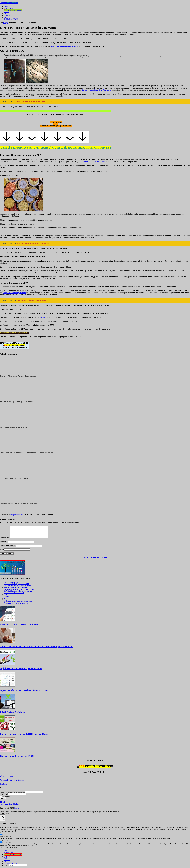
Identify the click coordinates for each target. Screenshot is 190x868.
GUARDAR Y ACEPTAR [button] (8, 847)
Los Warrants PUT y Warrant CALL (16, 584)
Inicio (6, 851)
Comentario (5, 538)
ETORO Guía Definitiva (12, 712)
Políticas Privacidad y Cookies (12, 780)
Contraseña (3, 794)
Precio (6, 861)
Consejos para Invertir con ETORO (18, 756)
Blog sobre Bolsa (17, 515)
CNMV (43, 317)
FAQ (5, 858)
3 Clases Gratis (8, 853)
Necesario (5, 835)
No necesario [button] (4, 840)
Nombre (4, 541)
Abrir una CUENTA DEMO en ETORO (20, 624)
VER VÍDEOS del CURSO (13, 854)
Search (6, 865)
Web (2, 549)
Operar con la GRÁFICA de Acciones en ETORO (25, 690)
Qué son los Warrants (11, 582)
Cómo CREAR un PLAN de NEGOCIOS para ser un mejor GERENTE (36, 646)
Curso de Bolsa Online (9, 3)
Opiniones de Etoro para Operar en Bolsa (21, 668)
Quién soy (7, 856)
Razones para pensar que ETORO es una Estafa (24, 734)
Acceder (3, 798)
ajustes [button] (2, 813)
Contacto (3, 784)
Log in (16, 808)
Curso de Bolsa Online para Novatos (14, 333)
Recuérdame (6, 796)
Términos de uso (6, 776)
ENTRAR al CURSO (11, 863)
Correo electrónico (8, 545)
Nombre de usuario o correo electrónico (12, 792)
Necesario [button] (3, 833)
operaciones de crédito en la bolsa (92, 162)
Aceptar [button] (8, 813)
